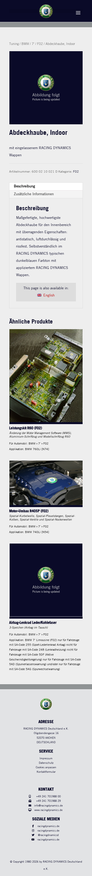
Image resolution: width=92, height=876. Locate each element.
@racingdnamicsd (48, 835)
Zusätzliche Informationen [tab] (34, 194)
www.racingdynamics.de (48, 810)
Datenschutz (46, 763)
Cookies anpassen (46, 767)
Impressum (46, 758)
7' (33, 44)
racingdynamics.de (48, 826)
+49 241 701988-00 (48, 796)
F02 (40, 44)
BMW (25, 44)
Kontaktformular (46, 771)
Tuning (14, 44)
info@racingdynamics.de (48, 805)
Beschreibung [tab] (24, 186)
